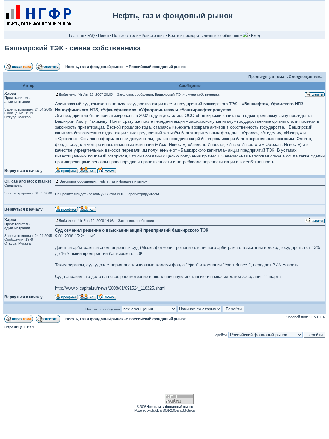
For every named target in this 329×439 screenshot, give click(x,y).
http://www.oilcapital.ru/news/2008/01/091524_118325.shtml (110, 288)
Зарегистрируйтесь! (142, 194)
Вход (255, 35)
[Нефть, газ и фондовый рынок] (38, 29)
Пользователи (125, 35)
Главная (76, 35)
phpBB (154, 410)
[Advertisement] (298, 15)
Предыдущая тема (266, 77)
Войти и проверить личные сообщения (203, 35)
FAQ (91, 35)
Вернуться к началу (23, 170)
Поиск (103, 35)
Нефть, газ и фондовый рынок (94, 67)
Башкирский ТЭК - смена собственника (72, 48)
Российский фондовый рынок (157, 67)
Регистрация (153, 35)
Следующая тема (306, 77)
